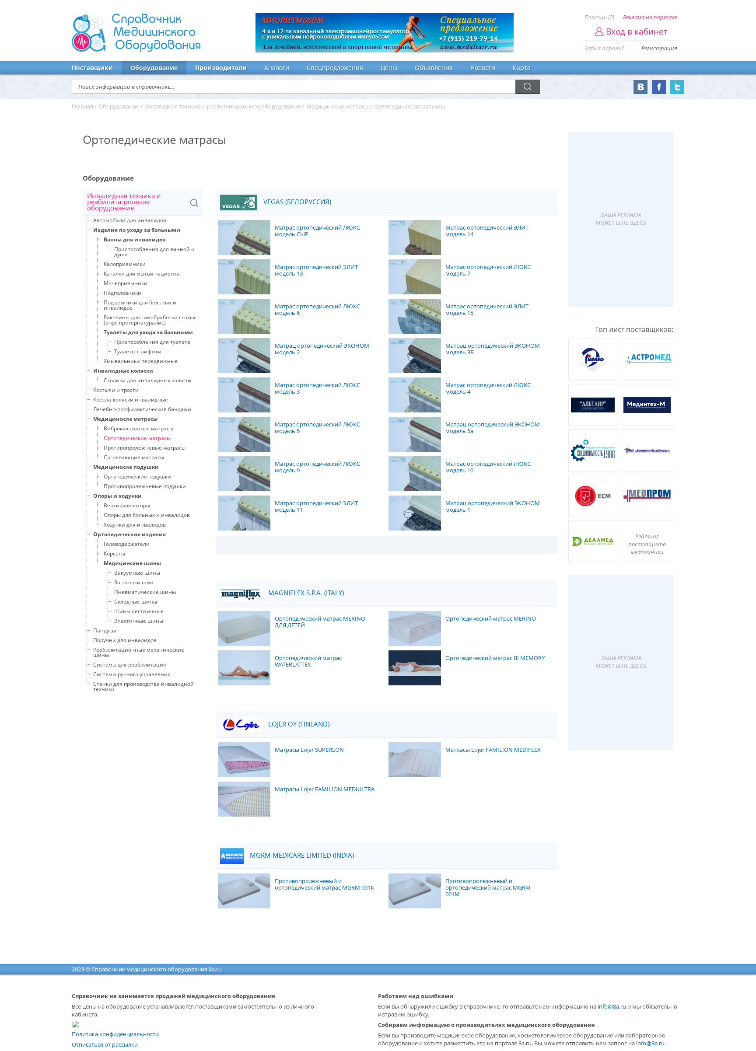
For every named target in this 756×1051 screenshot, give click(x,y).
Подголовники (122, 293)
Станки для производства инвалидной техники (143, 686)
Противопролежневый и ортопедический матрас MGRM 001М (488, 888)
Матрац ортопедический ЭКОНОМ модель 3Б (492, 349)
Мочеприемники (125, 283)
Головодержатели (127, 544)
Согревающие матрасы (134, 457)
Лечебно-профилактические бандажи (142, 409)
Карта (522, 67)
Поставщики (92, 67)
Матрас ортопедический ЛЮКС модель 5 (317, 428)
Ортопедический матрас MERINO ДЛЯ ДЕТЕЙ (320, 622)
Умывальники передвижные (141, 361)
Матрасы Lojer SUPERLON (309, 750)
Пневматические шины (145, 592)
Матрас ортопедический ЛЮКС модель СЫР (317, 231)
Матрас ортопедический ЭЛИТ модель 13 (316, 270)
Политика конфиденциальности (115, 1034)
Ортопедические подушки (137, 476)
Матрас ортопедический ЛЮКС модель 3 (317, 388)
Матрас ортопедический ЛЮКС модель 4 (488, 388)
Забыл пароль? (604, 48)
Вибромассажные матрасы (138, 428)
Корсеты (114, 553)
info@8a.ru (612, 1006)
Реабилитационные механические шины (138, 652)
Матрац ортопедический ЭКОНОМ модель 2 (322, 349)
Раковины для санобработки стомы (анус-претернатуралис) (149, 320)
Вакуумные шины (137, 572)
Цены (389, 67)
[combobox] (143, 202)
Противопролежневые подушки (145, 486)
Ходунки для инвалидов (135, 524)
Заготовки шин (134, 582)
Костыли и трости (116, 390)
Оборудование (154, 67)
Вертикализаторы (127, 505)
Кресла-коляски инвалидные (130, 399)
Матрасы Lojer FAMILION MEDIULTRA (324, 789)
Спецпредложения (335, 67)
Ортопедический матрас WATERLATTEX (308, 661)
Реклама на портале (650, 17)
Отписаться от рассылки (105, 1044)
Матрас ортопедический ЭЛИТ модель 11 (316, 506)
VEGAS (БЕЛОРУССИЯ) (296, 201)
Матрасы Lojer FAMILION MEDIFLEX (493, 750)
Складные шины (135, 601)
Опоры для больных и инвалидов (147, 515)
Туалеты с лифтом (137, 351)
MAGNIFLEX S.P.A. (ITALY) (305, 592)
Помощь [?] (599, 17)
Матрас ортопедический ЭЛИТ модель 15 (486, 310)
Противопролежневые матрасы (145, 447)
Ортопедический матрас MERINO (490, 618)
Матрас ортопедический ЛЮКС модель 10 (488, 467)
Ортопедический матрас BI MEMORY (495, 658)
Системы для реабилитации (130, 664)
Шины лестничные (139, 611)
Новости (482, 67)
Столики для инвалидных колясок (148, 380)
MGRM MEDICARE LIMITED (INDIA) (301, 855)
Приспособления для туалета (152, 342)
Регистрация (659, 48)
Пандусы (104, 630)
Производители (221, 67)
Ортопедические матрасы (137, 438)
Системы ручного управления (132, 674)
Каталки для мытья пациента (142, 273)
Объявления (434, 67)
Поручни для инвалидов (125, 640)
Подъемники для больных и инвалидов (140, 305)
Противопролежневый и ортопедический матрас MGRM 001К (324, 884)
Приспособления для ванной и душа (154, 252)
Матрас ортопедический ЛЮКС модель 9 (317, 467)
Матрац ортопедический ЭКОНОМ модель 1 (492, 506)
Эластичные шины (138, 621)
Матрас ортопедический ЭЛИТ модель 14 (486, 231)
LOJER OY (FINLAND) (297, 724)
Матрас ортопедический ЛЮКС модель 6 (317, 310)
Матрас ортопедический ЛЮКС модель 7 (488, 270)
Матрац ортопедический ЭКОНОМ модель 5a (492, 428)
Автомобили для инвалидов (129, 220)
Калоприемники (125, 264)
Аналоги (276, 67)
